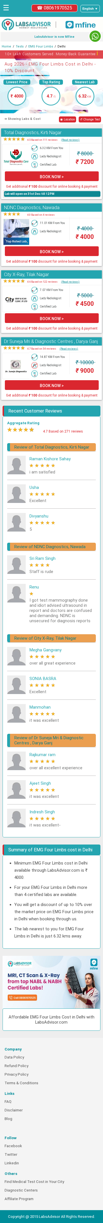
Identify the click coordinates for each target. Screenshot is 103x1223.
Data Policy (14, 1057)
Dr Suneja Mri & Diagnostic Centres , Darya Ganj (51, 341)
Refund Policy (16, 1066)
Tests (20, 46)
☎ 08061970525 (54, 8)
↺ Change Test (90, 119)
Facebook (13, 1146)
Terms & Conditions (21, 1083)
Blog (8, 1119)
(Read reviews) (70, 139)
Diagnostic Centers (21, 1190)
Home (6, 46)
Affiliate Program (19, 1199)
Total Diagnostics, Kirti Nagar (33, 132)
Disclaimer (14, 1110)
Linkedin (12, 1163)
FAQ (8, 1101)
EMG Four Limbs (40, 46)
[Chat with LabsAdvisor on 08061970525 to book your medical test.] (95, 36)
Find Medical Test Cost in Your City (34, 1182)
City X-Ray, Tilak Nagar (26, 274)
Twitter (11, 1154)
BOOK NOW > (52, 177)
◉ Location (67, 119)
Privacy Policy (16, 1074)
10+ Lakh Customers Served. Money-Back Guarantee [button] (51, 53)
